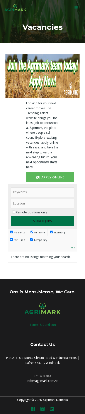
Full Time (39, 232)
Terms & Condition (42, 325)
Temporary (40, 239)
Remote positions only (31, 212)
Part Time (19, 239)
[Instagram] (42, 408)
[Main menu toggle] (76, 7)
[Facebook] (33, 408)
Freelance (19, 232)
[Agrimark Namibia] (15, 7)
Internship (59, 232)
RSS (72, 247)
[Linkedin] (51, 408)
